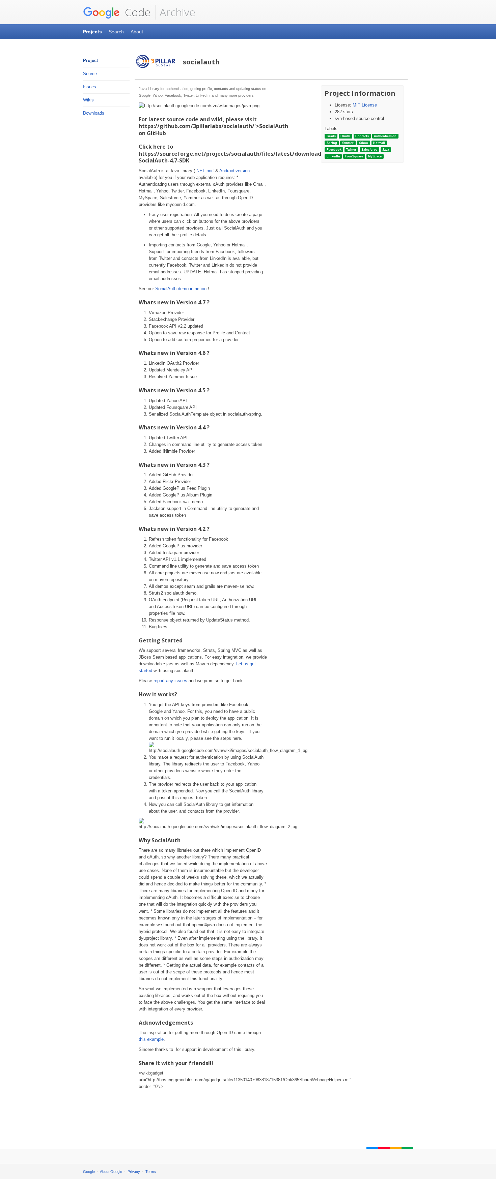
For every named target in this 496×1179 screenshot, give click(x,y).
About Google (111, 1172)
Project (90, 60)
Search (116, 31)
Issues (89, 86)
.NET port (204, 170)
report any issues (170, 680)
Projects (92, 31)
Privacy (134, 1172)
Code (136, 12)
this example (151, 1039)
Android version (234, 170)
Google (89, 1172)
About (137, 31)
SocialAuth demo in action (180, 288)
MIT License (365, 105)
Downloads (93, 113)
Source (90, 73)
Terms (150, 1172)
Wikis (88, 99)
